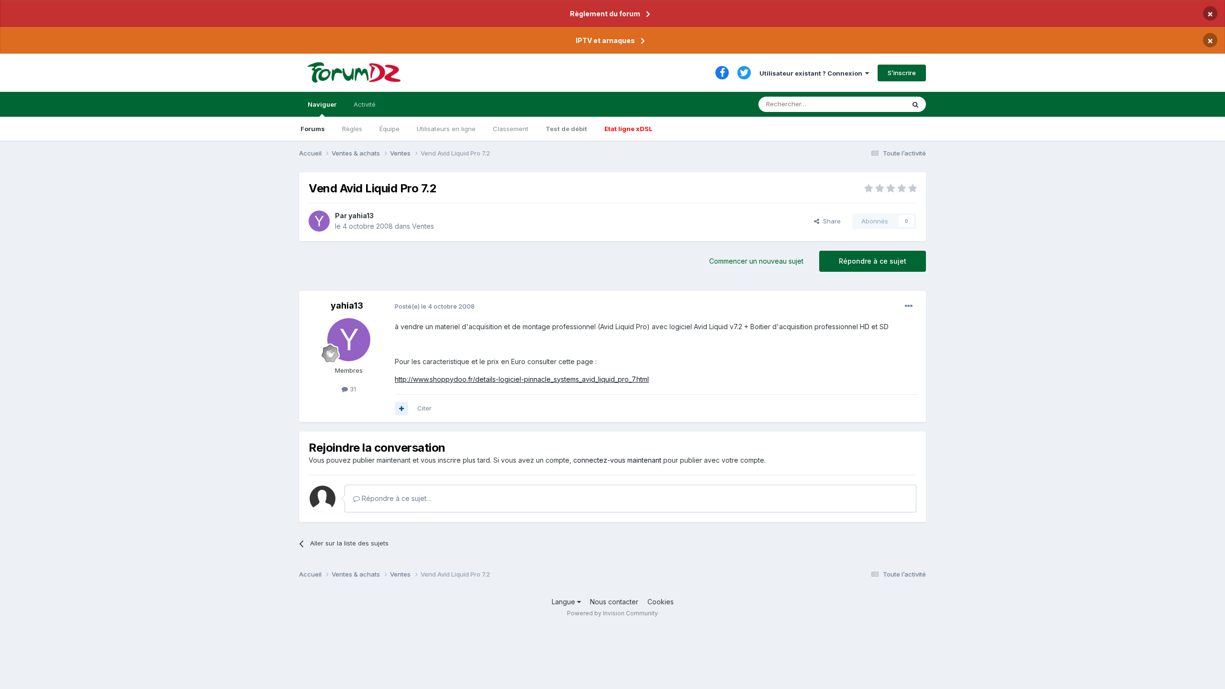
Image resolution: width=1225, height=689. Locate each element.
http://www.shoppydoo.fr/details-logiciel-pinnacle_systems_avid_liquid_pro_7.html (522, 379)
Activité (365, 104)
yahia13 (361, 215)
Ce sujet (880, 104)
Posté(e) (435, 306)
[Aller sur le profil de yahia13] (319, 221)
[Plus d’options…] (908, 306)
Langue (564, 602)
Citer (424, 408)
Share (830, 221)
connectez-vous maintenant (617, 460)
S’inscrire (902, 73)
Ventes (423, 226)
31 (352, 389)
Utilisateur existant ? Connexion (812, 73)
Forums (313, 129)
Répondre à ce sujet (872, 261)
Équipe (389, 129)
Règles (352, 129)
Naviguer (322, 104)
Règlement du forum (605, 14)
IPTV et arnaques (605, 40)
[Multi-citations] (401, 408)
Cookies (660, 602)
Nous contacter (614, 602)
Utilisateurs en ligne (446, 129)
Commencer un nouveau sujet (756, 261)
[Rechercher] (915, 104)
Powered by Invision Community (612, 613)
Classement (510, 129)
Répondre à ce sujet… (396, 498)
